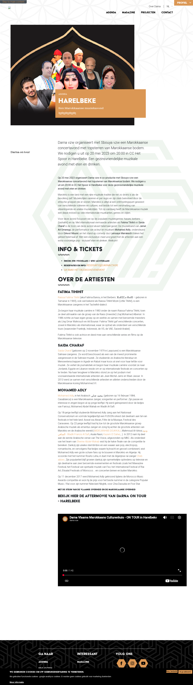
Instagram (132, 664)
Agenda (111, 12)
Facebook (121, 664)
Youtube (143, 664)
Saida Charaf (64, 350)
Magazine (128, 12)
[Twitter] (185, 31)
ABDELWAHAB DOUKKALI (107, 430)
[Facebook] (185, 20)
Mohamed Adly (66, 395)
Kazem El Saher (111, 434)
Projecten (148, 12)
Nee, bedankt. (172, 671)
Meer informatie (17, 682)
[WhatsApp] (185, 43)
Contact (167, 12)
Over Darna (155, 6)
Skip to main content (13, 1)
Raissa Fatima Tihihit (68, 297)
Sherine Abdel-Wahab (88, 441)
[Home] (29, 7)
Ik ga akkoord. (185, 672)
